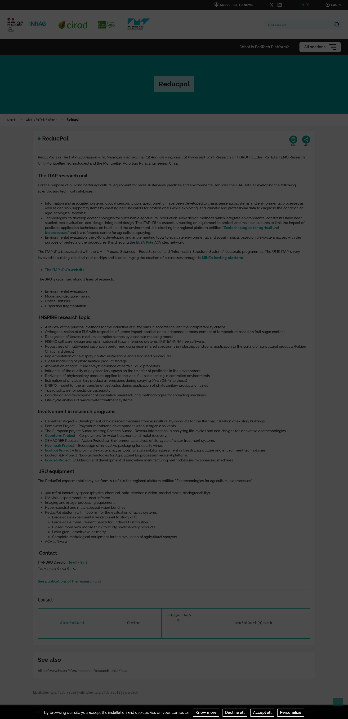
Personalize (290, 712)
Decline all (235, 712)
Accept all (262, 712)
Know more (206, 712)
